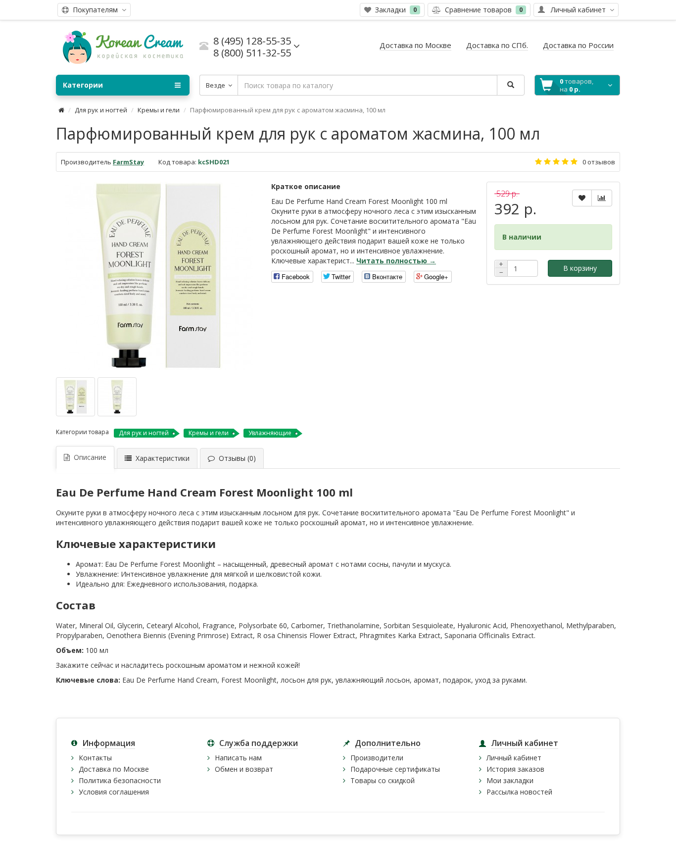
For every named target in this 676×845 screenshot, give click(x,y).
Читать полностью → (396, 260)
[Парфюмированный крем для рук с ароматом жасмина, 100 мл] (159, 276)
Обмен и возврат (244, 769)
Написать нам (238, 757)
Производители (376, 757)
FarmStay (128, 161)
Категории (83, 85)
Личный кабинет (513, 757)
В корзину (580, 268)
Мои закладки (509, 780)
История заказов (515, 769)
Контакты (95, 757)
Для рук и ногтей (101, 109)
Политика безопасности (120, 780)
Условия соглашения (114, 791)
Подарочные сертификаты (395, 769)
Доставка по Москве (114, 769)
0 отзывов (598, 161)
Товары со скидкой (382, 780)
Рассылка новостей (519, 791)
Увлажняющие (269, 433)
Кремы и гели (159, 109)
